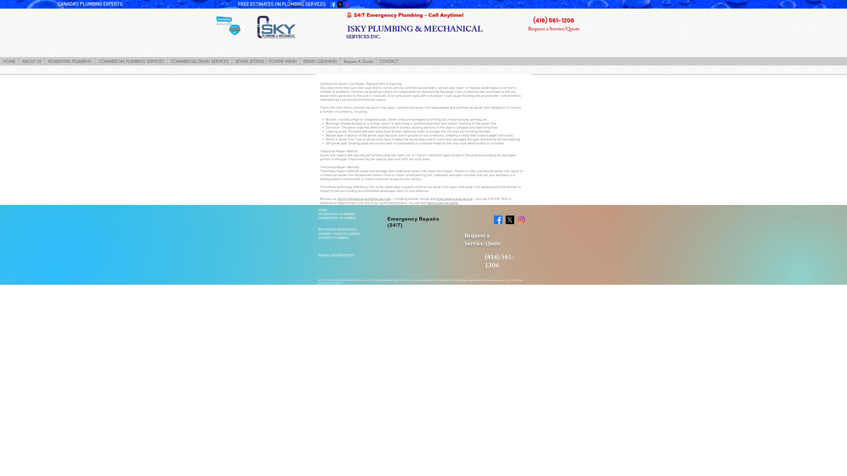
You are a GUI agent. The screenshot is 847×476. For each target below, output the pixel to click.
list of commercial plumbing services (364, 199)
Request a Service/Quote (554, 29)
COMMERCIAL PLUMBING (337, 218)
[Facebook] (333, 4)
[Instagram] (347, 4)
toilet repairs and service (454, 199)
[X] (340, 4)
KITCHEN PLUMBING (333, 238)
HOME (323, 210)
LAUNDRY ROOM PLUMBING (339, 234)
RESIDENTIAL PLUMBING (336, 214)
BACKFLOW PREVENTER (336, 255)
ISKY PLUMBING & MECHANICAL (415, 30)
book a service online (442, 203)
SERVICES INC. (363, 37)
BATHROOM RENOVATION (337, 229)
